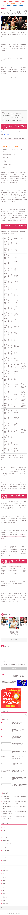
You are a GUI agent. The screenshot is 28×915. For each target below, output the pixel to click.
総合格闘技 (5, 897)
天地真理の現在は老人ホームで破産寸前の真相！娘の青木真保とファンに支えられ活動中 (14, 802)
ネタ (4, 863)
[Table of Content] (25, 112)
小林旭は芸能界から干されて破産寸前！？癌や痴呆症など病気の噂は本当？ (14, 797)
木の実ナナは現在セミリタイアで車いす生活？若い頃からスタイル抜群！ (14, 817)
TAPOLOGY (7, 134)
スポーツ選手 (6, 850)
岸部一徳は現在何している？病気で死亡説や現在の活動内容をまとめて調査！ (14, 812)
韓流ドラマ (5, 903)
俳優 (4, 880)
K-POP (4, 830)
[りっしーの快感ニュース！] (14, 5)
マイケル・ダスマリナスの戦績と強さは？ (13, 115)
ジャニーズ (5, 847)
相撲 (4, 893)
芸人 (4, 900)
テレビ (4, 857)
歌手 (4, 890)
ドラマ (4, 860)
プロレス (5, 867)
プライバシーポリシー (13, 911)
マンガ (4, 873)
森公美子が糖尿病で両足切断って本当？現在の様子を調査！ (14, 807)
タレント (5, 853)
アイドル (5, 837)
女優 (4, 887)
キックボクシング (7, 843)
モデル (4, 877)
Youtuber (5, 833)
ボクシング (3, 8)
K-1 (4, 827)
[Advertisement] (14, 93)
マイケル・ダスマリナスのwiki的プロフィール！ (14, 113)
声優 (4, 883)
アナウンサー (6, 840)
